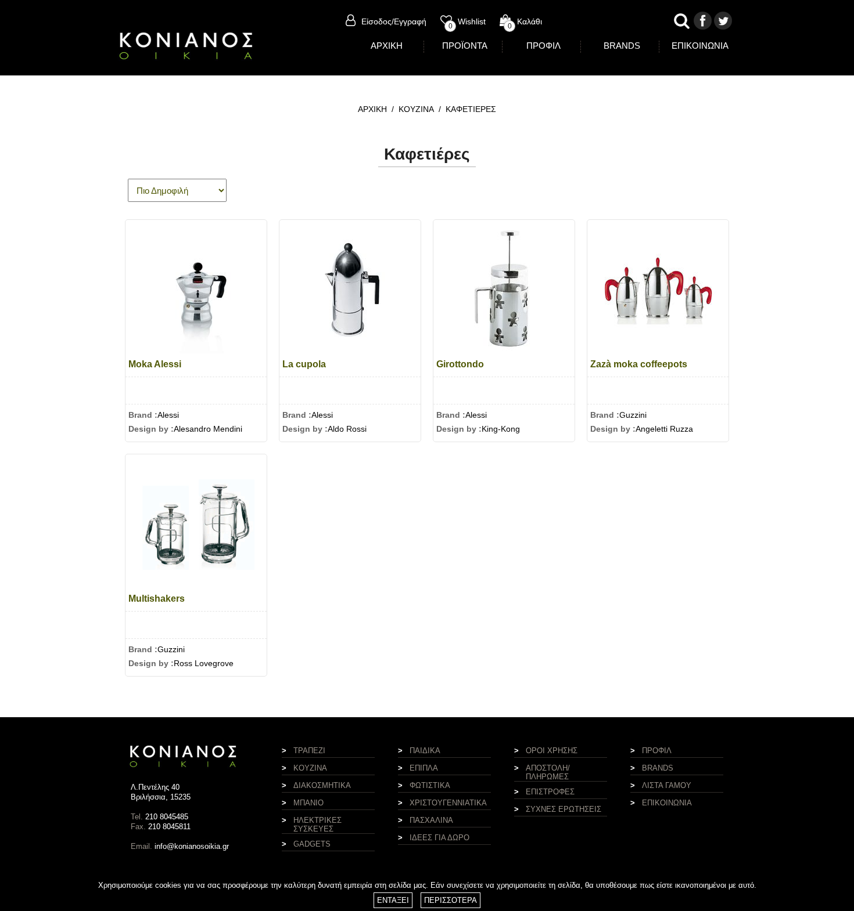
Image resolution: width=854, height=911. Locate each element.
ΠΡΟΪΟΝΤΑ (464, 45)
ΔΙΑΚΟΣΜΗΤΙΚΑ (322, 785)
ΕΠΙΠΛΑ (424, 768)
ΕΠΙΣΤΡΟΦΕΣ (550, 791)
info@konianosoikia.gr (192, 846)
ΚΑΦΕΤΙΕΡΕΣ (471, 109)
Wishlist (467, 21)
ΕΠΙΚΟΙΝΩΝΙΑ (700, 45)
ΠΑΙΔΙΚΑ (425, 750)
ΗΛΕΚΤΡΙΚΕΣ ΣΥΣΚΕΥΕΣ (317, 824)
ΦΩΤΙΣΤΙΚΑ (430, 785)
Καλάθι (525, 21)
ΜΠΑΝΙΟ (308, 802)
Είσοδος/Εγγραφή (393, 21)
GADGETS (312, 844)
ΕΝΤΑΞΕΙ (393, 900)
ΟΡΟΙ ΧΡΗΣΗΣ (551, 750)
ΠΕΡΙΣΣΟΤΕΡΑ (450, 900)
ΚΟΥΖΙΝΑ (416, 109)
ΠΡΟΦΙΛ (543, 45)
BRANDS (622, 45)
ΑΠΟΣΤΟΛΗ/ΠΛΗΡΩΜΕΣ (548, 772)
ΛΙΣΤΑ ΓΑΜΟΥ (666, 785)
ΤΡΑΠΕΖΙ (309, 750)
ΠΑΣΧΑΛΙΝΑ (431, 820)
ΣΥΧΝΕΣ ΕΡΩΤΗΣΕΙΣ (563, 809)
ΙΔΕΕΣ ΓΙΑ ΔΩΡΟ (439, 837)
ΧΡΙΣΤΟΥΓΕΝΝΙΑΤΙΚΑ (448, 802)
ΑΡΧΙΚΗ (387, 45)
